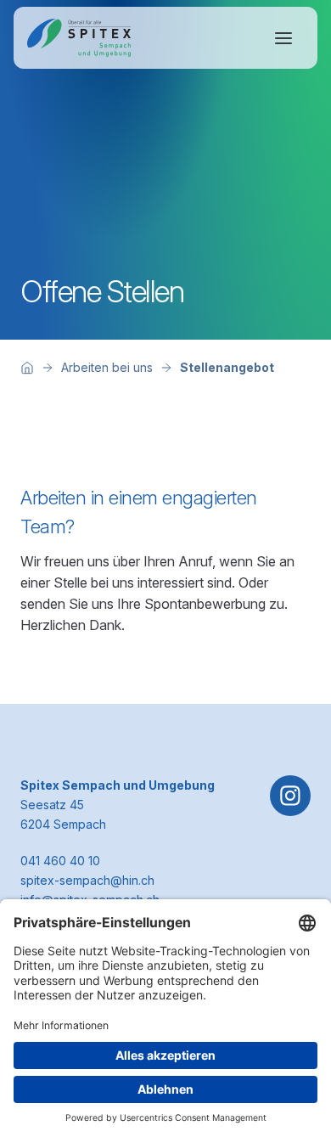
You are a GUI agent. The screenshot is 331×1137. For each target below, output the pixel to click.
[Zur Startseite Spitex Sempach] (79, 38)
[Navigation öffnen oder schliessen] (283, 38)
